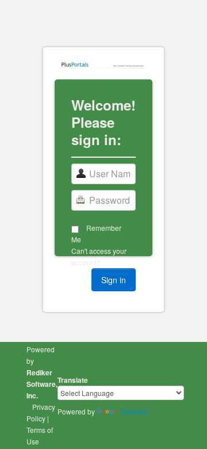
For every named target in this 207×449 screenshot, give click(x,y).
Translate (134, 411)
